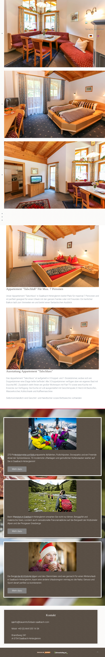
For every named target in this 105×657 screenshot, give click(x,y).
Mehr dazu (17, 469)
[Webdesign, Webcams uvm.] (61, 652)
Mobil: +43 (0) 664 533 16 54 (25, 628)
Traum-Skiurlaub (24, 455)
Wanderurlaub (22, 517)
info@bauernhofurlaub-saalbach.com (31, 622)
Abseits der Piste (25, 576)
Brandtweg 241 (19, 635)
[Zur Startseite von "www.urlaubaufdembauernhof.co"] (44, 652)
